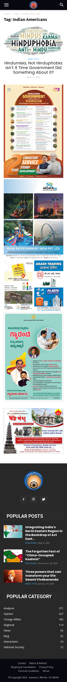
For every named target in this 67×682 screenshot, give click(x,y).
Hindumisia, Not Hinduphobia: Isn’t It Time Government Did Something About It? (33, 67)
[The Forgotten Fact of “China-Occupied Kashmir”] (13, 555)
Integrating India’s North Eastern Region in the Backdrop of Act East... (44, 533)
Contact (22, 663)
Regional (31, 543)
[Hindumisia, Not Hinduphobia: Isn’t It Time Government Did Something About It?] (33, 40)
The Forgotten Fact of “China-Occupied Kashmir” (42, 555)
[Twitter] (43, 499)
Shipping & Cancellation (23, 667)
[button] (62, 5)
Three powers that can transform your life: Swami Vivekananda (43, 576)
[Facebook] (23, 499)
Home (7, 13)
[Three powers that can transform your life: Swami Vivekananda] (13, 576)
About (46, 671)
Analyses (33, 59)
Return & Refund (38, 663)
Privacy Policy (46, 667)
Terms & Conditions (28, 671)
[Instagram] (33, 499)
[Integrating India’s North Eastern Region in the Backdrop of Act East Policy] (13, 531)
